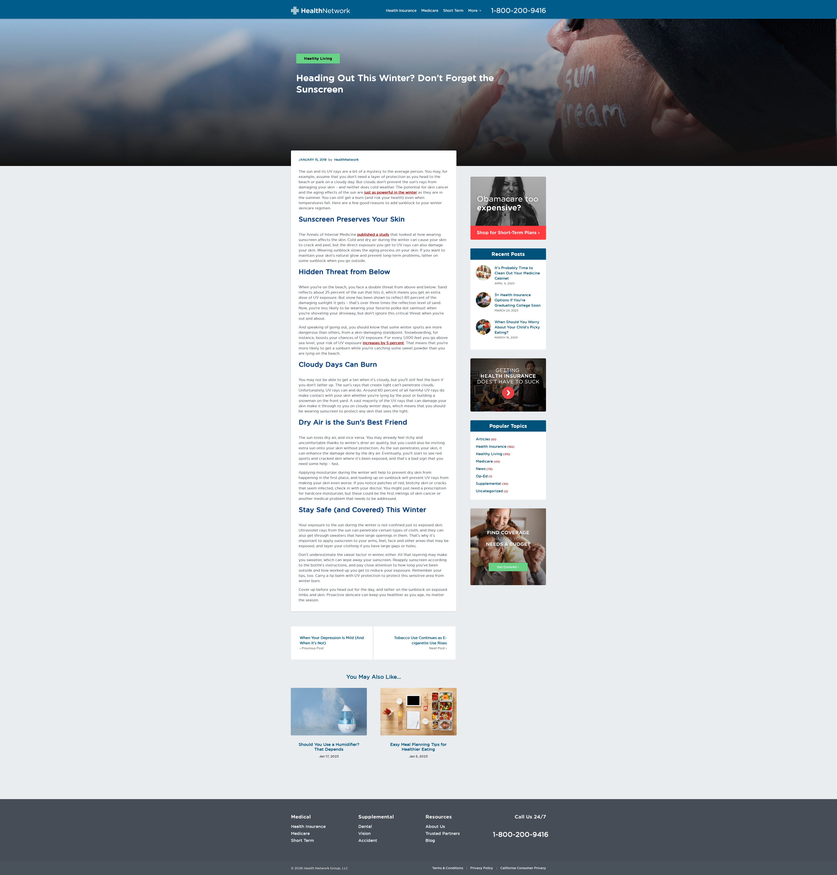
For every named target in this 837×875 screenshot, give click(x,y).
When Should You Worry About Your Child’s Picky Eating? (517, 327)
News (481, 469)
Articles (483, 439)
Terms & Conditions (447, 868)
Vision (364, 833)
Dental (365, 826)
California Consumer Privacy (523, 868)
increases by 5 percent (383, 343)
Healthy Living (318, 58)
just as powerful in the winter (390, 192)
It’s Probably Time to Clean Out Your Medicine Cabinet (517, 273)
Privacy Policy (481, 868)
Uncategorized (489, 491)
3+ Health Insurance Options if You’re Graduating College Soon (518, 300)
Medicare (429, 10)
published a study (373, 234)
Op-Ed (482, 476)
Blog (430, 840)
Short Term (453, 10)
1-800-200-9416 (518, 10)
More (473, 10)
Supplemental (488, 483)
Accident (367, 840)
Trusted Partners (442, 833)
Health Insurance (401, 10)
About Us (435, 826)
